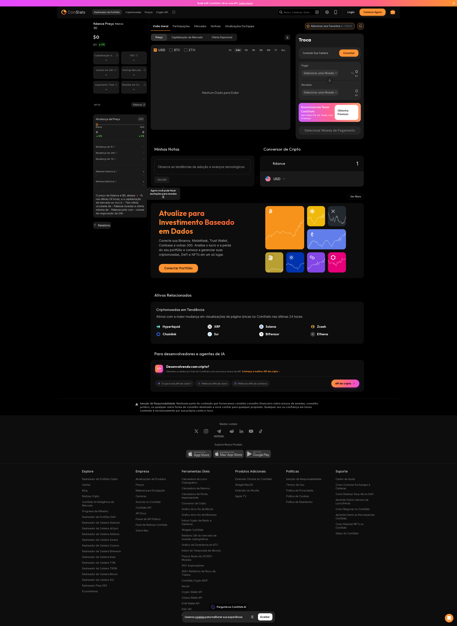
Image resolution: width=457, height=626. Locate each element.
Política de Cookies (297, 496)
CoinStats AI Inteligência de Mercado (98, 503)
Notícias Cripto (90, 496)
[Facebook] (260, 433)
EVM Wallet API (190, 603)
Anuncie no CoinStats (148, 501)
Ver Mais (355, 196)
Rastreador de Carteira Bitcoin (100, 574)
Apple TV (241, 496)
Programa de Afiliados (95, 511)
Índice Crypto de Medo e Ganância (197, 522)
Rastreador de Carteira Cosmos (100, 545)
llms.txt (185, 586)
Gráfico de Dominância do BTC (200, 544)
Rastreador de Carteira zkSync (100, 528)
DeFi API (187, 609)
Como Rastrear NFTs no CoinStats (350, 526)
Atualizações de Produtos (151, 479)
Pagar (305, 65)
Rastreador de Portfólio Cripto (100, 479)
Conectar (349, 53)
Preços (140, 484)
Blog (84, 490)
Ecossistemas (90, 591)
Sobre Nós (142, 530)
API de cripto (343, 383)
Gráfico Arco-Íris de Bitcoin (197, 509)
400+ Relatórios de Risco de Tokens (199, 573)
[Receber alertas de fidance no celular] (360, 26)
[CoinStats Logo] (73, 12)
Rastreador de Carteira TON (98, 562)
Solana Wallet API (192, 597)
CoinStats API (143, 507)
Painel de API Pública (148, 519)
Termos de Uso (295, 484)
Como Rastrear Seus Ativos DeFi (355, 494)
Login (351, 12)
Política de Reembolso (299, 501)
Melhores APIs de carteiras (252, 383)
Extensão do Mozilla (247, 490)
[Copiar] (144, 104)
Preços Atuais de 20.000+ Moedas (197, 558)
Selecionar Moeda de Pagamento (330, 130)
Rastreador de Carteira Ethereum (101, 551)
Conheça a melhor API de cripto (260, 371)
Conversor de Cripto (194, 503)
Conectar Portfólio (178, 268)
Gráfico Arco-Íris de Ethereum (199, 514)
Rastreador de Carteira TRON (99, 568)
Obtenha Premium (343, 112)
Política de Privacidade (299, 490)
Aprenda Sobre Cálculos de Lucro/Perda (352, 501)
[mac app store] (228, 454)
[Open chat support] (449, 618)
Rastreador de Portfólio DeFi (99, 516)
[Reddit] (232, 433)
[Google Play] (258, 454)
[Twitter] (196, 433)
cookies (200, 617)
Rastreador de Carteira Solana (100, 539)
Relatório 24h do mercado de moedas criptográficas (199, 537)
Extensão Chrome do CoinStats (253, 479)
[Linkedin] (241, 433)
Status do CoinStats (347, 533)
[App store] (199, 454)
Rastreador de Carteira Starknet (101, 522)
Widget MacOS (244, 484)
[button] (144, 104)
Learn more (246, 3)
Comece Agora (372, 12)
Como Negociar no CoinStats (353, 509)
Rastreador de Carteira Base (99, 556)
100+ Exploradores (193, 565)
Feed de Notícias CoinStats (151, 524)
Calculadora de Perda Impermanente (195, 496)
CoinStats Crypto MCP (195, 580)
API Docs (141, 513)
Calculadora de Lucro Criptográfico (194, 480)
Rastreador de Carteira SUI (98, 579)
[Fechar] (451, 3)
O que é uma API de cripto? (176, 383)
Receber (307, 84)
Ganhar (86, 484)
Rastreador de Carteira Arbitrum (100, 534)
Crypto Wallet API (192, 591)
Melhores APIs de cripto (214, 383)
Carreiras (141, 496)
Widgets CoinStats (192, 529)
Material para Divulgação (150, 490)
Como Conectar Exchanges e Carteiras (353, 486)
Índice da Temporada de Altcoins (201, 550)
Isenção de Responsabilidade (303, 479)
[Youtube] (251, 433)
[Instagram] (206, 433)
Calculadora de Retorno (196, 488)
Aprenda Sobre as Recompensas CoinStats (355, 516)
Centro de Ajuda (345, 479)
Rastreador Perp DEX (94, 585)
